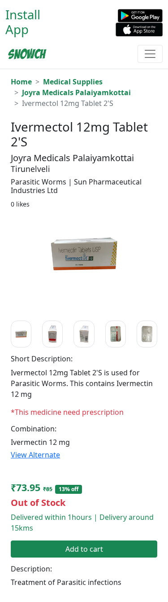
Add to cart (84, 549)
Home (21, 82)
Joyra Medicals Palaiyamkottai (76, 92)
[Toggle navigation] (150, 54)
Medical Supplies (73, 82)
